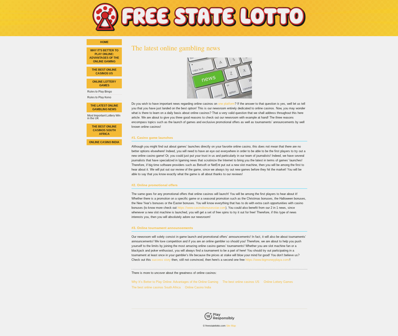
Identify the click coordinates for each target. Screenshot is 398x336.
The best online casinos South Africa (156, 287)
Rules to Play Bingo (99, 91)
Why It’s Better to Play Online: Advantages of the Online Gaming (175, 282)
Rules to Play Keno (99, 97)
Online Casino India (198, 287)
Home (104, 42)
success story (161, 259)
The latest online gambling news (104, 107)
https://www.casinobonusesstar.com (201, 207)
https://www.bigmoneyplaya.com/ (268, 259)
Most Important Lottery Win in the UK (103, 117)
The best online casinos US (240, 282)
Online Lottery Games (278, 282)
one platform (226, 103)
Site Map (231, 325)
